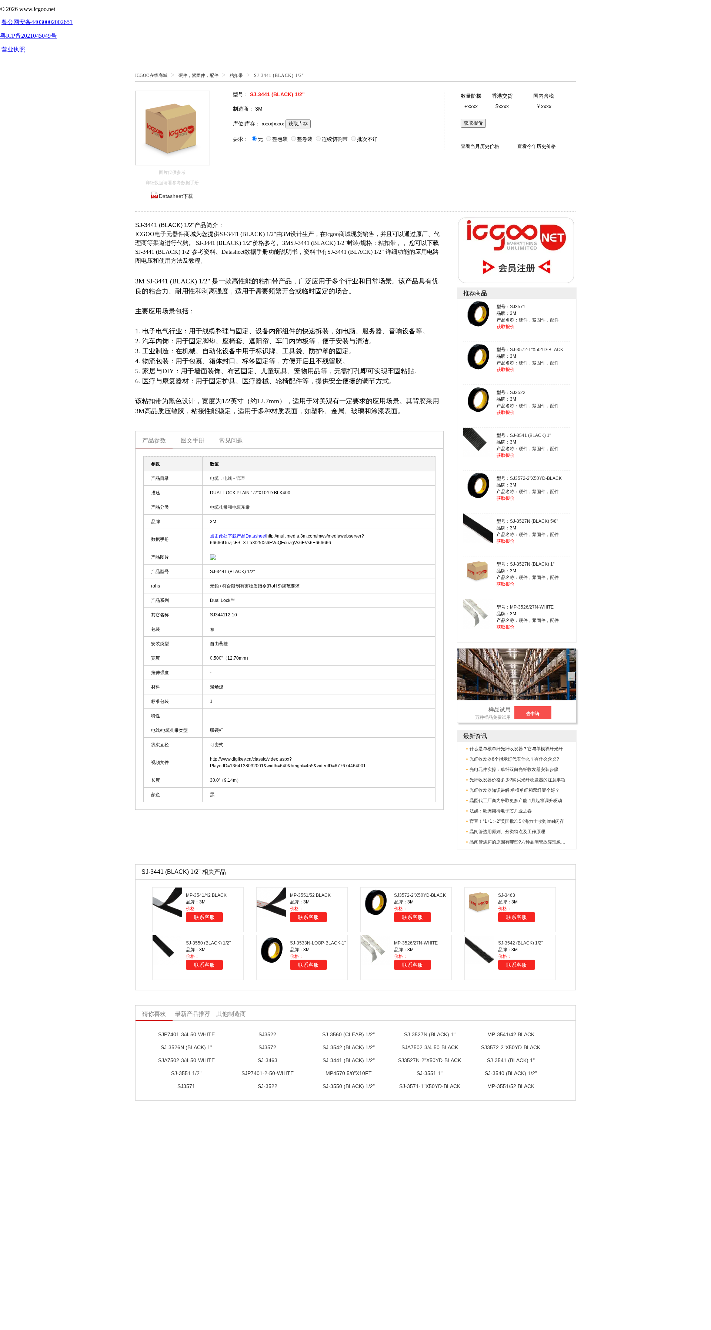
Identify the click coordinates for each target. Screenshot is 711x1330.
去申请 (533, 713)
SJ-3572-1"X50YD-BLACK (536, 349)
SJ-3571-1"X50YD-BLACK (429, 1086)
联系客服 (204, 917)
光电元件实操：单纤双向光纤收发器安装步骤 (514, 769)
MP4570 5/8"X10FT (349, 1073)
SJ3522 (517, 392)
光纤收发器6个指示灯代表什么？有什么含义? (514, 759)
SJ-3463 (506, 895)
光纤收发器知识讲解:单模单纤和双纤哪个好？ (515, 790)
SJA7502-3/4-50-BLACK (429, 1047)
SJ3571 (517, 306)
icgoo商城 (338, 234)
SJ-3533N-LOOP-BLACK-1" (318, 943)
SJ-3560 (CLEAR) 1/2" (348, 1034)
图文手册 (192, 440)
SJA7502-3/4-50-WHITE (186, 1060)
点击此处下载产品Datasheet (238, 536)
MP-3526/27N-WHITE (532, 607)
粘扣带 (236, 75)
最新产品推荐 (192, 1014)
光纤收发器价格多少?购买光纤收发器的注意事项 (517, 779)
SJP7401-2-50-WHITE (267, 1073)
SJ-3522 (267, 1086)
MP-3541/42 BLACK (206, 895)
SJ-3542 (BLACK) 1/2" (520, 943)
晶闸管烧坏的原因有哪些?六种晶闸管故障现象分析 (520, 842)
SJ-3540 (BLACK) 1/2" (511, 1073)
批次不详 (367, 139)
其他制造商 (231, 1014)
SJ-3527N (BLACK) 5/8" (534, 521)
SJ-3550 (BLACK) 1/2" (208, 943)
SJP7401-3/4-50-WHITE (186, 1034)
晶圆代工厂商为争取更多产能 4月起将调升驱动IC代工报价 (527, 800)
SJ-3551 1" (430, 1073)
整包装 (280, 139)
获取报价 (473, 123)
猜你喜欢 (154, 1014)
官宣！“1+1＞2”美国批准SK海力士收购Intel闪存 (517, 821)
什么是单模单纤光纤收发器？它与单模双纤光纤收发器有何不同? (533, 748)
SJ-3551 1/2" (186, 1073)
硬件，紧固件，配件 (198, 75)
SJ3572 (267, 1047)
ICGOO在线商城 (151, 75)
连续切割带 (335, 139)
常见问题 (231, 440)
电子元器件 (169, 234)
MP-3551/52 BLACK (310, 895)
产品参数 (154, 440)
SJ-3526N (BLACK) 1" (186, 1047)
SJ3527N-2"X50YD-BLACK (429, 1060)
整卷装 (305, 139)
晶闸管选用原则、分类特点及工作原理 (507, 831)
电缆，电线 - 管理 (227, 478)
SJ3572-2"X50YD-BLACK (536, 478)
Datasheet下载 (176, 196)
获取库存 (298, 124)
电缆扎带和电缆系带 (230, 507)
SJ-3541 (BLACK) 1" (530, 435)
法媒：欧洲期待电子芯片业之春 (501, 811)
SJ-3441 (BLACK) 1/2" (349, 1060)
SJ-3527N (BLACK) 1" (532, 564)
